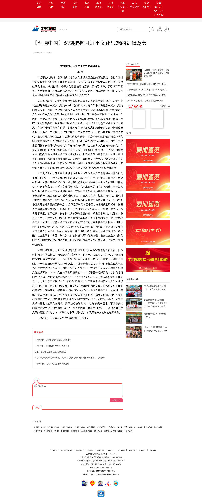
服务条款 (79, 450)
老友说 (99, 7)
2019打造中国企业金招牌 (159, 11)
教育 (63, 7)
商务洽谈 (100, 450)
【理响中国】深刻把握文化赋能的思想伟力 (53, 340)
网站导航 (131, 450)
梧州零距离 (38, 431)
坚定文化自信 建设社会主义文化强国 (50, 351)
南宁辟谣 (135, 7)
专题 (63, 3)
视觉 (122, 3)
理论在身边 (123, 9)
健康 (75, 7)
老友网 (119, 427)
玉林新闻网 (48, 431)
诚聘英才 (111, 450)
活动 (134, 3)
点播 (110, 3)
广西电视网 (101, 427)
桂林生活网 (158, 427)
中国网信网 (128, 431)
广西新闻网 (138, 427)
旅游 (39, 7)
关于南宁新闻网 (66, 450)
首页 (39, 3)
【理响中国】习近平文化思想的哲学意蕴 (52, 363)
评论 (51, 3)
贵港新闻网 (65, 431)
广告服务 (90, 450)
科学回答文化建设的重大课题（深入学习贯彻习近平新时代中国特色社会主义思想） (70, 357)
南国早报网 (91, 427)
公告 (158, 3)
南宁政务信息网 (110, 431)
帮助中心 (121, 450)
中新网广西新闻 (66, 427)
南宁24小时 (132, 64)
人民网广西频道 (53, 427)
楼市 (87, 7)
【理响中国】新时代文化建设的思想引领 (52, 345)
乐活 (51, 7)
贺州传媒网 (98, 431)
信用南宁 (147, 7)
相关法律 (142, 450)
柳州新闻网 (148, 427)
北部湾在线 (111, 427)
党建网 (49, 53)
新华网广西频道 (39, 427)
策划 (75, 3)
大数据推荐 (132, 279)
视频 (87, 3)
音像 (146, 3)
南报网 (119, 431)
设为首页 (53, 450)
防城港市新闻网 (86, 431)
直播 (98, 3)
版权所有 (152, 450)
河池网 (56, 431)
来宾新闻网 (75, 431)
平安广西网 (128, 427)
